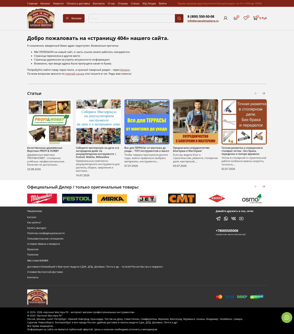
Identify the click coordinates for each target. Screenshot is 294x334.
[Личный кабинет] (225, 18)
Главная (32, 3)
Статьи (135, 3)
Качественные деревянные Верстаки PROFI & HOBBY (44, 149)
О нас (111, 3)
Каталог (45, 3)
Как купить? (34, 222)
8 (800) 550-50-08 (200, 16)
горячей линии (74, 73)
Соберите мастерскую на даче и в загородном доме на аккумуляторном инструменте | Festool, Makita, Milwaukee (97, 152)
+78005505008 (227, 230)
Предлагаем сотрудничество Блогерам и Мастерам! (191, 149)
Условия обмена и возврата (43, 243)
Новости (58, 3)
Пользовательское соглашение (45, 238)
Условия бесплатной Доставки (45, 271)
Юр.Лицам (149, 3)
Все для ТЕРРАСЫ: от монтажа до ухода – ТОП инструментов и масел (146, 149)
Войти (163, 3)
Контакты (99, 3)
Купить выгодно (36, 227)
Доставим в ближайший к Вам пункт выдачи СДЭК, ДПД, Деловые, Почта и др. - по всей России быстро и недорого (95, 266)
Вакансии (32, 249)
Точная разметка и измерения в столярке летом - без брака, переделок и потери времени (242, 151)
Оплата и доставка (78, 3)
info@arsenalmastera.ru (203, 20)
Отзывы (123, 3)
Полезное (32, 254)
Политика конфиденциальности (46, 233)
